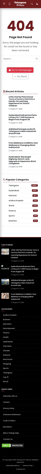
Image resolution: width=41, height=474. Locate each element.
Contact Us (8, 439)
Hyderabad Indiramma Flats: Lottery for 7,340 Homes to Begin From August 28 (23, 117)
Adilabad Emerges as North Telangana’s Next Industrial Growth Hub (22, 131)
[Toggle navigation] (4, 4)
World (5, 381)
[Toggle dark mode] (37, 4)
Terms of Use (27, 465)
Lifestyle (6, 350)
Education (7, 324)
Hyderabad (8, 342)
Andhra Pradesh (10, 315)
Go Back (22, 76)
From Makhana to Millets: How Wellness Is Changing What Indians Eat (23, 145)
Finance (6, 333)
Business (6, 319)
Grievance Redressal (11, 414)
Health (6, 337)
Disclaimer (7, 427)
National (6, 355)
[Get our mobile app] (9, 4)
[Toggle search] (32, 4)
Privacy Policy (8, 408)
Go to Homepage (21, 70)
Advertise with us (10, 396)
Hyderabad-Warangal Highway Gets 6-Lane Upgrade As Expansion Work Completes (22, 160)
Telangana (7, 373)
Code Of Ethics (9, 421)
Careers (6, 402)
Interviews (7, 346)
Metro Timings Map (11, 433)
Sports (6, 368)
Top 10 (5, 377)
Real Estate (7, 359)
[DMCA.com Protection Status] (20, 445)
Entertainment (9, 328)
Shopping (7, 364)
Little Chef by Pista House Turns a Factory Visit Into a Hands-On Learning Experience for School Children (22, 101)
